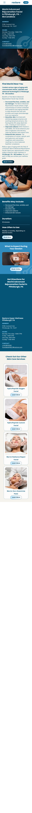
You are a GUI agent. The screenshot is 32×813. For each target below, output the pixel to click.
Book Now (7, 237)
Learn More (16, 395)
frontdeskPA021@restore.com (12, 45)
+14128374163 (6, 44)
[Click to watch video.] (16, 258)
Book (25, 2)
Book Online (8, 162)
